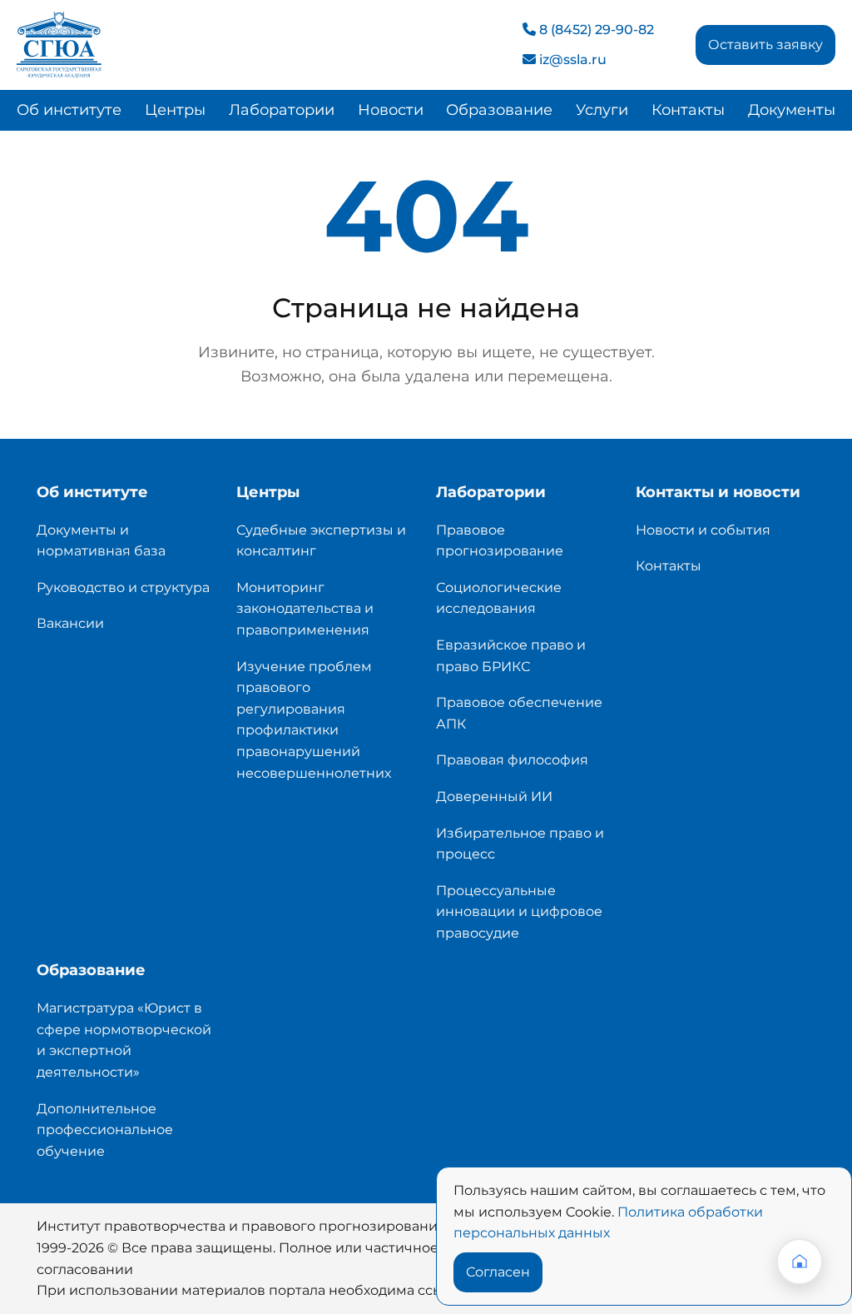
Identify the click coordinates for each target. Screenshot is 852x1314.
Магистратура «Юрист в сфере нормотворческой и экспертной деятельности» (124, 1040)
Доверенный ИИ (494, 796)
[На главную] (799, 1261)
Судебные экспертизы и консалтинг (321, 541)
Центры (175, 110)
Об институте (69, 110)
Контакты (688, 110)
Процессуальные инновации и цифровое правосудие (519, 912)
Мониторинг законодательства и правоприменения (305, 609)
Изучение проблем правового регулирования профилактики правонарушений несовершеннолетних (313, 720)
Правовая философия (512, 760)
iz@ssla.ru (571, 59)
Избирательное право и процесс (520, 844)
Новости (391, 110)
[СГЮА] (59, 44)
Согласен (498, 1272)
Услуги (602, 110)
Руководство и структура (123, 587)
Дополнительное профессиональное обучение (105, 1130)
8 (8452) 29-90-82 (595, 29)
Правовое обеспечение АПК (519, 713)
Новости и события (703, 530)
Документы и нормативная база (101, 541)
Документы (791, 110)
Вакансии (70, 623)
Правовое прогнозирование (499, 541)
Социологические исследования (499, 598)
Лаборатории (281, 110)
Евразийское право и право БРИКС (511, 655)
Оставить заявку (765, 44)
